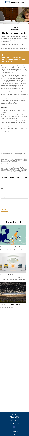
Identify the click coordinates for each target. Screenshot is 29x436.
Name (2, 180)
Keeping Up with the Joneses (8, 275)
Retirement (14, 433)
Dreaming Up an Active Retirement (10, 247)
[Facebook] (14, 427)
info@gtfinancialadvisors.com (14, 425)
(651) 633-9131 (16, 416)
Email (2, 188)
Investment (14, 434)
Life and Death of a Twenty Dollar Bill (10, 304)
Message (3, 197)
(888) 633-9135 (16, 417)
